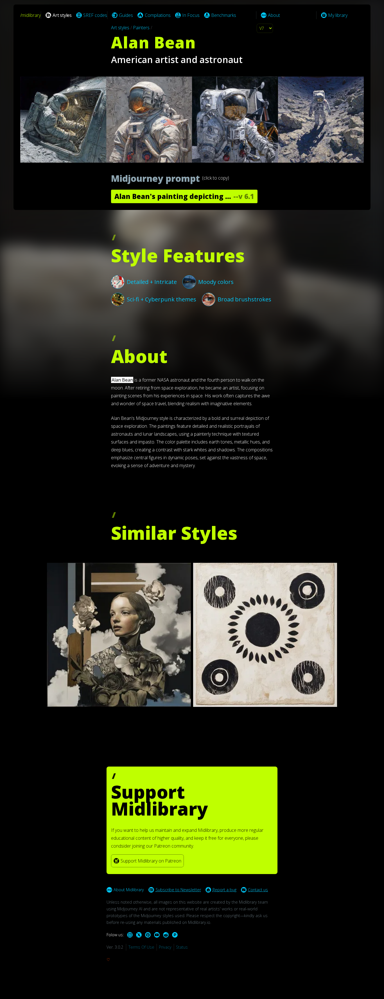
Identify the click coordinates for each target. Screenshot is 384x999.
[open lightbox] (192, 120)
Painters (141, 27)
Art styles (120, 27)
